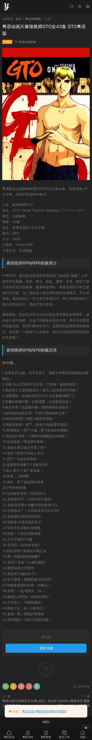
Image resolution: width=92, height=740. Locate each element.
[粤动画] (6, 7)
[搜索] (72, 6)
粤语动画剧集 (27, 42)
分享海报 (83, 686)
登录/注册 (46, 648)
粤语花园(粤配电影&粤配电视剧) (44, 711)
